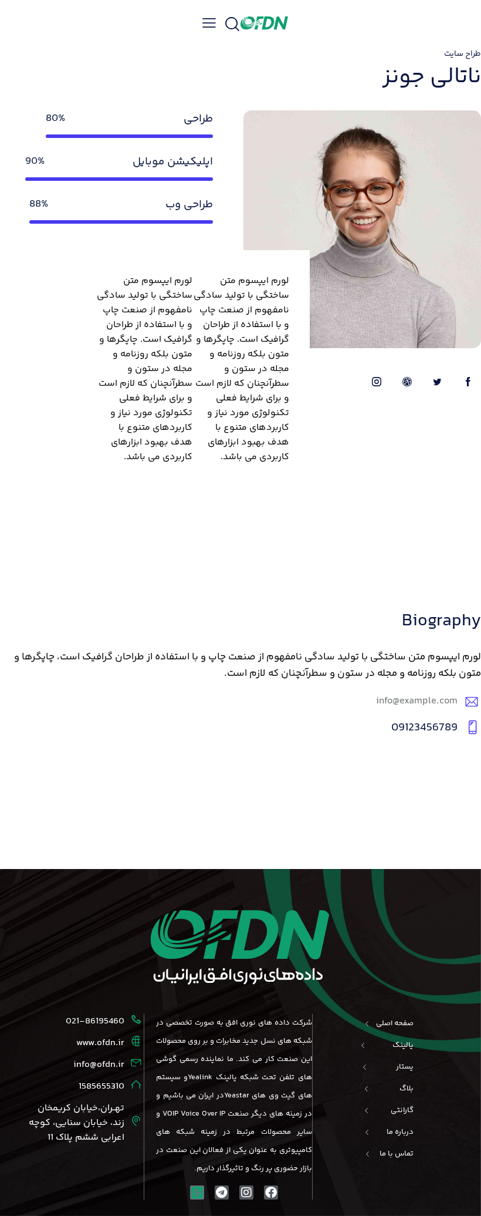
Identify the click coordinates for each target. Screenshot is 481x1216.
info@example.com (417, 701)
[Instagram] (246, 1192)
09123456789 (424, 728)
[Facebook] (271, 1192)
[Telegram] (222, 1192)
